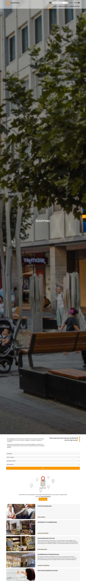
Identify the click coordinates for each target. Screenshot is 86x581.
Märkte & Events (63, 6)
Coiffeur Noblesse (41, 517)
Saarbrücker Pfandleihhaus (43, 565)
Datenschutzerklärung (45, 496)
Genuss (56, 6)
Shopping (49, 6)
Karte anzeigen (43, 499)
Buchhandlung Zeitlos (42, 549)
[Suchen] (67, 3)
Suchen (43, 468)
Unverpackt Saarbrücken (43, 533)
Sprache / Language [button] (73, 2)
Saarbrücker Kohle (74, 6)
